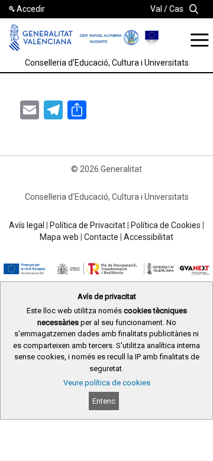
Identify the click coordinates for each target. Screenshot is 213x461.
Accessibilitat (148, 237)
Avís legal (26, 225)
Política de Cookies (166, 225)
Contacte (101, 237)
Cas (176, 9)
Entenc (103, 401)
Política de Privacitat (87, 225)
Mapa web (59, 237)
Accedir (31, 9)
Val (156, 9)
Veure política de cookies (106, 382)
